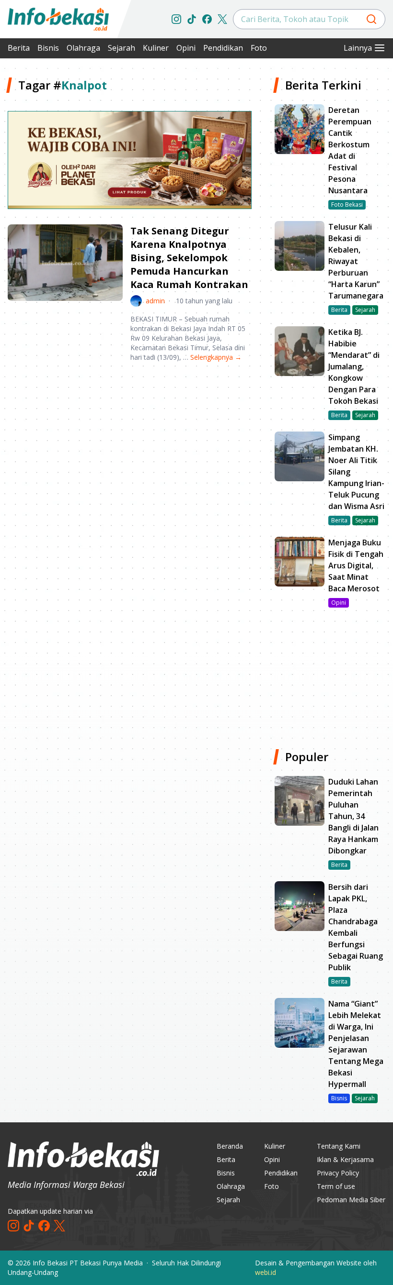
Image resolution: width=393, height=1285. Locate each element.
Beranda (230, 1146)
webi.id (265, 1272)
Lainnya (358, 48)
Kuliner (156, 48)
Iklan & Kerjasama (345, 1159)
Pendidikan (223, 48)
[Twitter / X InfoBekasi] (222, 19)
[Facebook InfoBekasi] (207, 19)
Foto (259, 48)
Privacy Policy (338, 1172)
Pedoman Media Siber (351, 1199)
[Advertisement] (130, 444)
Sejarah (121, 48)
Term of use (336, 1186)
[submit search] (371, 19)
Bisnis (48, 48)
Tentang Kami (338, 1146)
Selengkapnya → (216, 357)
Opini (186, 48)
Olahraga (83, 48)
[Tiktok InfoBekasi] (191, 19)
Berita (19, 48)
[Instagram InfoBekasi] (176, 19)
